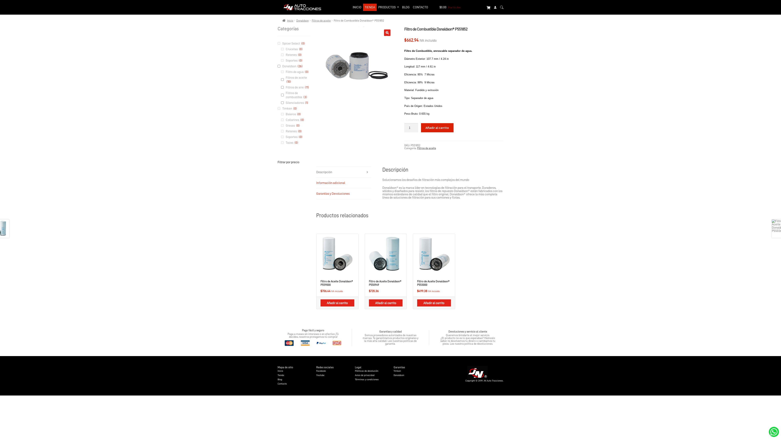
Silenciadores (297, 102)
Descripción (324, 172)
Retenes (294, 55)
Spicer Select (293, 43)
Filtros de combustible (296, 95)
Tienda (370, 7)
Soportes (294, 60)
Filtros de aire (297, 87)
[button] (387, 32)
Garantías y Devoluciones (333, 193)
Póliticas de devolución (366, 371)
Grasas (293, 125)
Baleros (293, 114)
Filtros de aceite (321, 20)
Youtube (320, 375)
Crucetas (294, 49)
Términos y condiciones (367, 379)
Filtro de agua (297, 72)
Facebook (321, 371)
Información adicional (330, 183)
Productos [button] (387, 7)
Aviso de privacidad (364, 375)
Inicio (357, 7)
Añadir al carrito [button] (337, 303)
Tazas (292, 142)
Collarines (295, 120)
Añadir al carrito (437, 128)
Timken (289, 108)
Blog (406, 7)
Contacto (420, 7)
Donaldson (302, 20)
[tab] (343, 172)
